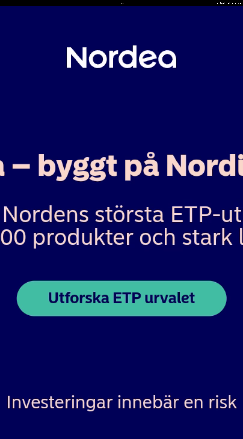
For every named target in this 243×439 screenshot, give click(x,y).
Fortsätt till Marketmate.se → (228, 3)
